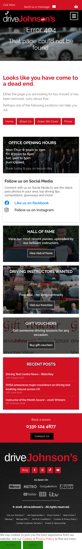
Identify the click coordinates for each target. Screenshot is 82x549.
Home (9, 121)
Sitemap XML (22, 519)
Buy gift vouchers (41, 345)
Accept (10, 544)
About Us (25, 121)
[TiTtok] (50, 470)
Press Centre (53, 515)
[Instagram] (42, 470)
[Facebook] (35, 470)
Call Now (9, 4)
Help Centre (68, 515)
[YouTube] (58, 470)
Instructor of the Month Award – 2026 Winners (35, 399)
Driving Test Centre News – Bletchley (30, 374)
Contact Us (42, 436)
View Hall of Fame (41, 253)
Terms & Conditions (41, 519)
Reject (33, 544)
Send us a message (37, 6)
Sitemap (8, 519)
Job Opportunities (35, 515)
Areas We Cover (47, 121)
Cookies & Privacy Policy (65, 519)
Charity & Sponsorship (55, 523)
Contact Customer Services (28, 523)
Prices (68, 121)
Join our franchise (15, 515)
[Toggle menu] (74, 16)
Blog (25, 470)
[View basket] (76, 7)
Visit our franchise (41, 305)
